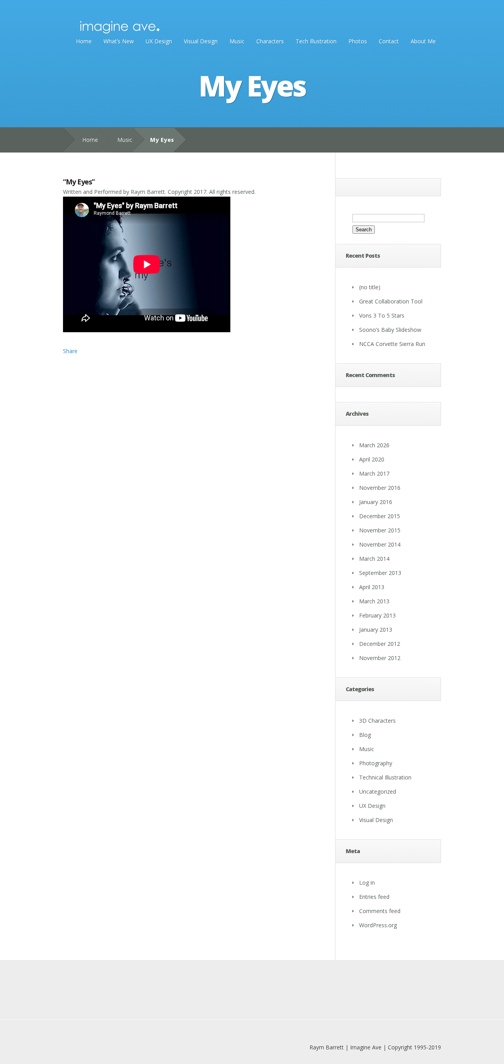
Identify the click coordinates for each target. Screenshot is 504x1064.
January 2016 (375, 502)
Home (84, 41)
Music (237, 41)
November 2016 (379, 487)
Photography (375, 763)
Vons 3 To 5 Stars (381, 315)
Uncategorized (377, 791)
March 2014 (374, 558)
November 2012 (379, 658)
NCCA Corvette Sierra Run (392, 344)
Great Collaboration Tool (390, 301)
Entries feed (374, 896)
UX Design (159, 41)
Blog (365, 734)
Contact (389, 41)
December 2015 (379, 516)
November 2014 (379, 544)
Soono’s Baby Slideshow (390, 329)
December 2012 (379, 643)
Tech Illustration (316, 41)
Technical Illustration (385, 777)
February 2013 (377, 615)
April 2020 (371, 459)
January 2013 (375, 629)
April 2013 (371, 587)
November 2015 (379, 530)
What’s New (119, 41)
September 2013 (380, 573)
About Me (423, 41)
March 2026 (374, 445)
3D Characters (377, 720)
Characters (270, 41)
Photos (357, 41)
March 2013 (374, 601)
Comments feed (379, 911)
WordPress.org (378, 925)
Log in (367, 882)
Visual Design (201, 41)
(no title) (369, 287)
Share (70, 351)
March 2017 (374, 473)
